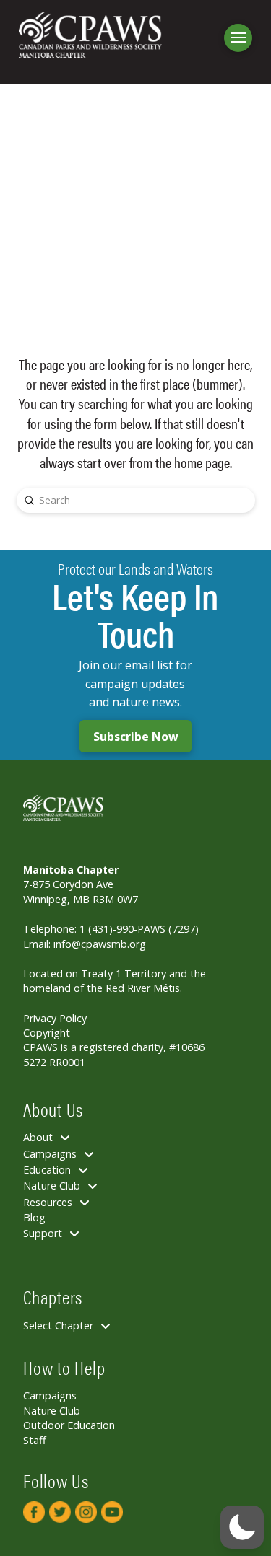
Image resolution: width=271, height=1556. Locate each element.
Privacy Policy (55, 1018)
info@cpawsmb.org (99, 944)
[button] (238, 38)
